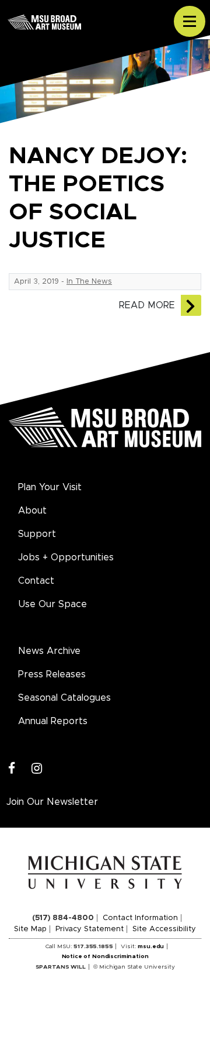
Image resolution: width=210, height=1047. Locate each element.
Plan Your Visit (50, 487)
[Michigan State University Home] (105, 872)
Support (37, 534)
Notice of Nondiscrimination (105, 956)
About (32, 510)
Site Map (30, 929)
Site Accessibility (164, 929)
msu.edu (151, 946)
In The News (89, 281)
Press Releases (52, 674)
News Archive (49, 651)
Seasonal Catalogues (64, 697)
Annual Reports (53, 721)
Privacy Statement (89, 929)
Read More (147, 305)
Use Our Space (52, 604)
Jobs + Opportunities (66, 557)
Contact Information (140, 918)
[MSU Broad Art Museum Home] (105, 434)
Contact (36, 581)
